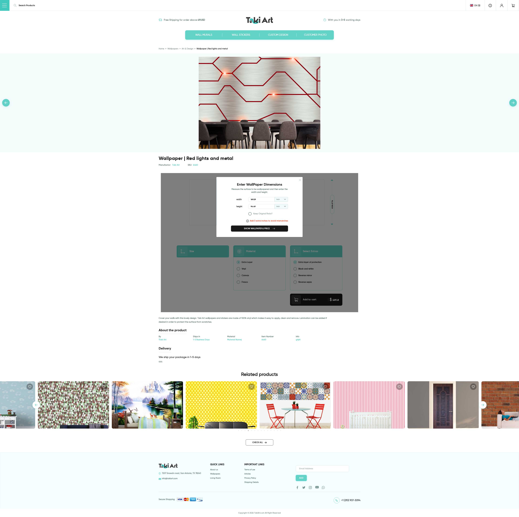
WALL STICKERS (241, 34)
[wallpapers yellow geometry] (147, 405)
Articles (247, 474)
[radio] (268, 214)
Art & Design (187, 48)
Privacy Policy (250, 478)
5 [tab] (251, 431)
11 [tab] (271, 431)
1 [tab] (238, 431)
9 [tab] (264, 431)
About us (214, 469)
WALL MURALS (203, 34)
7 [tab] (258, 431)
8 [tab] (261, 431)
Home (161, 48)
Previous (36, 405)
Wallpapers (172, 48)
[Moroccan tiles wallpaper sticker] (221, 405)
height (239, 206)
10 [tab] (268, 431)
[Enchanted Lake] (73, 405)
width (239, 199)
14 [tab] (281, 431)
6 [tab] (255, 431)
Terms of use (249, 469)
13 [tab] (277, 431)
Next (483, 405)
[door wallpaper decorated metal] (369, 405)
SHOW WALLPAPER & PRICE (257, 228)
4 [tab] (248, 431)
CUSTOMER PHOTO (315, 34)
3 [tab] (245, 431)
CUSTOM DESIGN (278, 34)
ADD (301, 478)
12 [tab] (274, 431)
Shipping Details (251, 482)
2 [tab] (242, 431)
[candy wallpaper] (295, 405)
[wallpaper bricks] (443, 405)
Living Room (215, 478)
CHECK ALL (257, 442)
